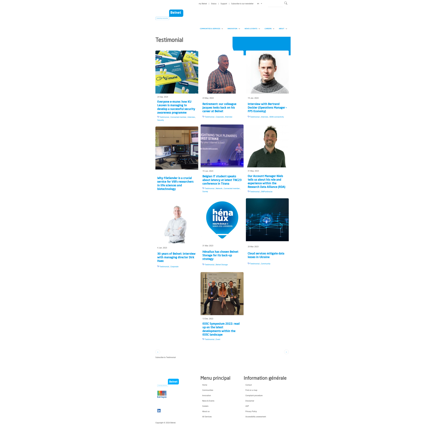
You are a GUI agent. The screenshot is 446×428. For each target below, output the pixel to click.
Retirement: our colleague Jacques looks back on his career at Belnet (219, 108)
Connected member (178, 117)
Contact (248, 385)
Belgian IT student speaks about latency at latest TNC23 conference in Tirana (222, 180)
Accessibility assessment (255, 417)
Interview (191, 117)
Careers (268, 29)
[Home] (169, 16)
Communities (207, 390)
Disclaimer (249, 401)
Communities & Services (210, 29)
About (281, 29)
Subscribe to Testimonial (165, 357)
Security (160, 120)
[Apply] (286, 3)
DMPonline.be (266, 192)
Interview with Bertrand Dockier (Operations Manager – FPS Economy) (267, 108)
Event (218, 339)
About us (206, 411)
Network (219, 188)
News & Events (251, 29)
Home (204, 385)
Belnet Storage (222, 265)
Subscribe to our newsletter (242, 4)
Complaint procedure (253, 395)
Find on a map (251, 390)
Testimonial (164, 117)
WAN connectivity (276, 117)
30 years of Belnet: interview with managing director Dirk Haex (176, 258)
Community (265, 264)
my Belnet (203, 4)
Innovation (232, 29)
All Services (207, 417)
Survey (205, 191)
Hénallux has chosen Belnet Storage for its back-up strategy (220, 256)
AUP (247, 406)
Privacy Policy (251, 411)
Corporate (220, 117)
